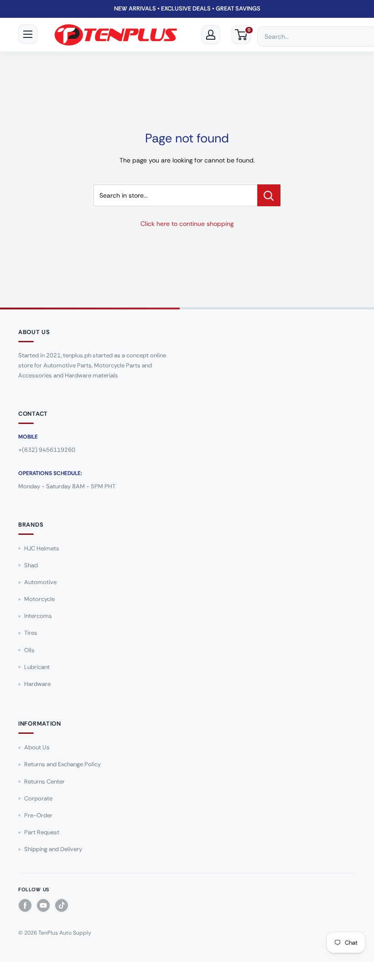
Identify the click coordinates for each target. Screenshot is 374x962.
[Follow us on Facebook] (25, 905)
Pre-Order (38, 815)
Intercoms (38, 616)
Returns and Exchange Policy (62, 764)
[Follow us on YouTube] (43, 905)
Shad (31, 565)
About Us (37, 747)
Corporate (38, 798)
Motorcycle (39, 599)
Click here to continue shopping (187, 224)
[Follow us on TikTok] (61, 905)
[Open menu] (27, 34)
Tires (30, 633)
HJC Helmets (41, 548)
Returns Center (44, 781)
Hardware (37, 684)
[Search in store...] (268, 195)
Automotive (40, 582)
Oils (29, 650)
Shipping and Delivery (53, 849)
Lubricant (37, 667)
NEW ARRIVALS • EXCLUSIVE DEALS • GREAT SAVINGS (187, 8)
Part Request (41, 832)
